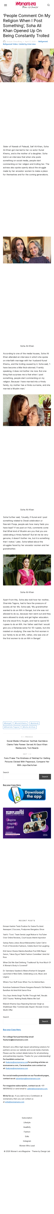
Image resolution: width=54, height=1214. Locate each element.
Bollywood (43, 41)
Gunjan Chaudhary (14, 41)
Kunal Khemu (21, 723)
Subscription (27, 1118)
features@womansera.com (17, 1062)
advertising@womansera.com (28, 1078)
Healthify (27, 1127)
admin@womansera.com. (37, 1089)
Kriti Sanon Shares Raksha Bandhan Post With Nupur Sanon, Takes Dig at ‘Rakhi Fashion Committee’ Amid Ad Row (26, 954)
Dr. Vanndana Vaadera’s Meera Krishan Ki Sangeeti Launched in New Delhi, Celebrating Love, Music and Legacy (25, 974)
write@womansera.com (14, 1102)
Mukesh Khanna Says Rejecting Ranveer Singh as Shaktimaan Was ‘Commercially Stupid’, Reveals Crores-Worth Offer (26, 1007)
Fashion (27, 1132)
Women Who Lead (27, 1146)
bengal (8, 723)
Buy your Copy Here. (12, 785)
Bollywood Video (10, 44)
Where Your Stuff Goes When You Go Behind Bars (23, 982)
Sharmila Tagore (12, 727)
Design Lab (45, 1151)
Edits (27, 1136)
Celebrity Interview (27, 44)
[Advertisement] (27, 114)
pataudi (35, 723)
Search (6, 772)
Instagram (27, 1141)
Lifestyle (27, 1122)
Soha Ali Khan (29, 727)
